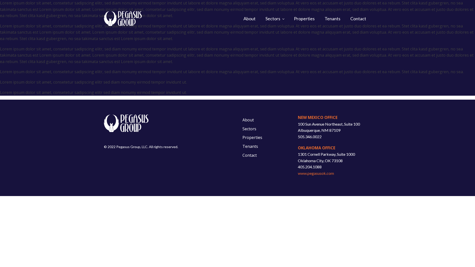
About (249, 18)
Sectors (272, 18)
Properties (304, 18)
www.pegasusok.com (316, 173)
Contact (358, 18)
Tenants (332, 18)
